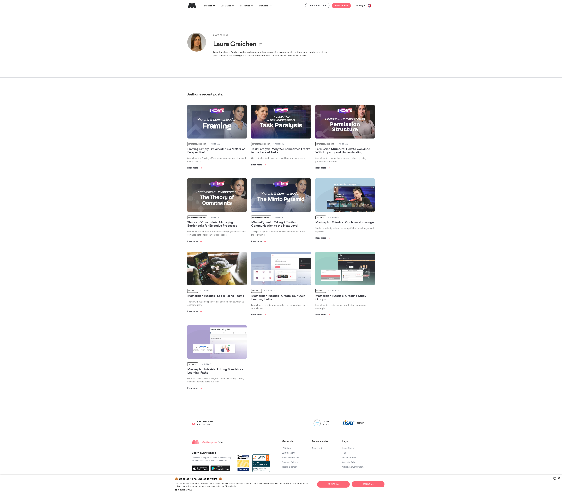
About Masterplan (290, 458)
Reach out (317, 448)
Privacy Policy (349, 458)
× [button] (559, 478)
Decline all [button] (368, 484)
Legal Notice (348, 448)
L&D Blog (286, 448)
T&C (344, 453)
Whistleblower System (353, 467)
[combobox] (554, 478)
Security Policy (349, 462)
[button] (209, 5)
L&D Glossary (288, 453)
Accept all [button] (333, 484)
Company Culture (290, 462)
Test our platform (317, 6)
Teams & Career (289, 467)
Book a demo (341, 6)
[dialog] (281, 484)
